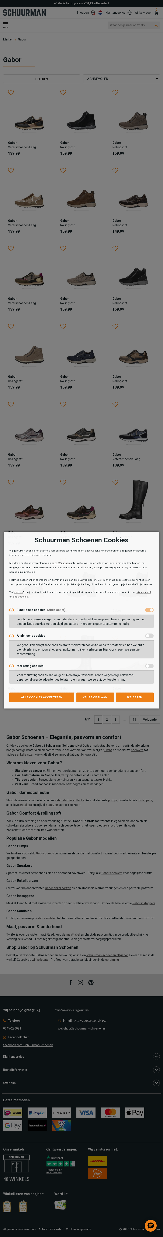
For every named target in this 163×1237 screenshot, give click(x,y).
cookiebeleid (20, 596)
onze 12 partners (61, 563)
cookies (18, 592)
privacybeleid (143, 592)
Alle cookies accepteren (42, 697)
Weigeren (134, 697)
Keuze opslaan (95, 697)
